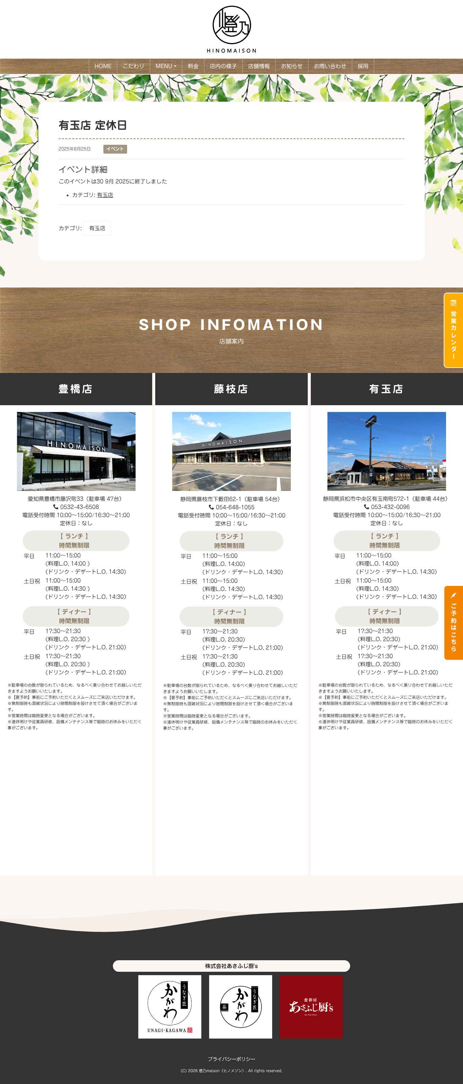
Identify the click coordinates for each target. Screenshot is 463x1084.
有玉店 (105, 195)
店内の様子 (223, 66)
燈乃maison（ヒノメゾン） (222, 1070)
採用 (363, 66)
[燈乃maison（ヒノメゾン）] (231, 28)
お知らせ (292, 66)
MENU (164, 66)
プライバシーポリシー (231, 1059)
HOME (103, 66)
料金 (193, 66)
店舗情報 (259, 66)
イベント (115, 149)
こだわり (133, 66)
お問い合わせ (330, 66)
